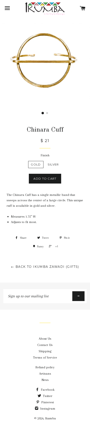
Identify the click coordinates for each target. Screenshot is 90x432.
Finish (45, 155)
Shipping (45, 351)
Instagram (47, 408)
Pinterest (47, 402)
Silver (53, 164)
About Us (45, 339)
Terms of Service (45, 357)
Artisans (45, 374)
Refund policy (45, 367)
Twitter (47, 396)
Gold (36, 164)
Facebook (47, 390)
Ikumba (50, 418)
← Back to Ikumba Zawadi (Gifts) (45, 267)
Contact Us (45, 345)
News (45, 380)
